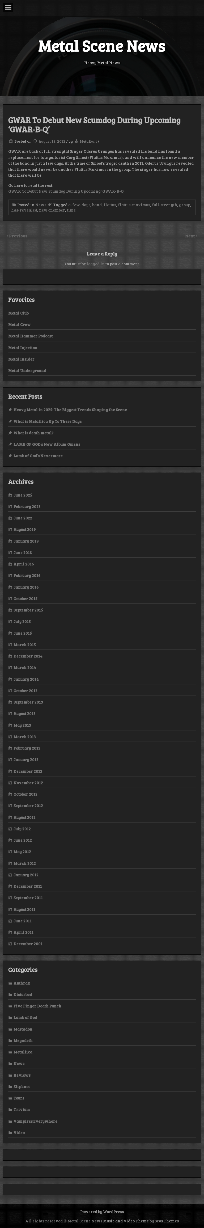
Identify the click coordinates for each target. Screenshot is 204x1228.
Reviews (22, 1075)
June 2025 (23, 495)
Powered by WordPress (102, 1211)
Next (190, 235)
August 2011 (24, 909)
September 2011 (28, 897)
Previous (18, 235)
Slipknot (22, 1086)
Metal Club (18, 313)
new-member (52, 210)
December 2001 (28, 943)
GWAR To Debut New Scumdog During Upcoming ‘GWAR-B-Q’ (66, 191)
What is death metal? (34, 432)
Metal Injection (22, 347)
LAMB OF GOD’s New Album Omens (47, 444)
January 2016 (26, 587)
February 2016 (27, 575)
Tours (19, 1098)
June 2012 (23, 840)
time (71, 210)
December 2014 (28, 656)
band (97, 204)
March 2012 (25, 863)
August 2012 (25, 817)
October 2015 (25, 598)
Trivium (22, 1109)
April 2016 (24, 564)
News (40, 204)
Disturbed (23, 994)
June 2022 (23, 517)
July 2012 (22, 828)
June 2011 (23, 920)
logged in (96, 263)
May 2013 (22, 725)
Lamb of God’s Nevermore (38, 455)
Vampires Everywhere (35, 1121)
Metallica (23, 1052)
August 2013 (25, 713)
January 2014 (26, 679)
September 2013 (28, 702)
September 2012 (28, 805)
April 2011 (23, 932)
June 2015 (23, 633)
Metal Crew (19, 324)
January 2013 (26, 759)
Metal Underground (27, 370)
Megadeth (23, 1040)
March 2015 (25, 644)
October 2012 (25, 794)
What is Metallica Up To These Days (48, 421)
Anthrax (22, 983)
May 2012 (22, 851)
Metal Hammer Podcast (30, 335)
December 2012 (28, 771)
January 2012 (26, 874)
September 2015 (28, 610)
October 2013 (25, 690)
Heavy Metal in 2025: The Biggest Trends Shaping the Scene (70, 409)
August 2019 (25, 529)
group (184, 204)
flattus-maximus (134, 204)
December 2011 (28, 886)
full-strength (164, 204)
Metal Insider (21, 359)
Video (19, 1132)
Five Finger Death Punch (37, 1005)
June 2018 (23, 552)
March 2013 (25, 736)
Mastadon (23, 1029)
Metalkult (88, 141)
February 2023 (27, 506)
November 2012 (28, 782)
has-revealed (24, 210)
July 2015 (22, 621)
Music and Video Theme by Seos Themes (141, 1220)
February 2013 (27, 748)
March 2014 (25, 667)
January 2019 (26, 541)
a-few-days (79, 204)
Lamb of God (25, 1017)
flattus (110, 204)
